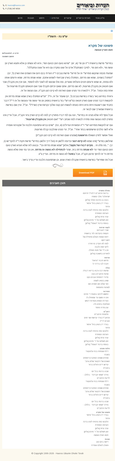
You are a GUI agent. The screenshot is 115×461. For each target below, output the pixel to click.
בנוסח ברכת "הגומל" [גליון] (97, 223)
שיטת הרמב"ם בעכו (100, 274)
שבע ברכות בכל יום (100, 371)
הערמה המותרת (101, 213)
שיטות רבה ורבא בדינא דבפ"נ (95, 270)
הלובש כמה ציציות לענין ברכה (95, 210)
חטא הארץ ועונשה (101, 435)
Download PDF (86, 172)
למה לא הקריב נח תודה (98, 243)
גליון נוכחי (99, 18)
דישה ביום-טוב (102, 442)
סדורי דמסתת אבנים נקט (97, 277)
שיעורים (67, 18)
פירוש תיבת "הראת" (100, 260)
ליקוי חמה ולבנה (101, 247)
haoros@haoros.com (16, 5)
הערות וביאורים (83, 18)
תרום (20, 18)
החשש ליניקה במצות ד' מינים (96, 294)
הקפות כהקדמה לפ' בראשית (96, 233)
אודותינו (55, 18)
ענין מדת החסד (101, 307)
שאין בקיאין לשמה (101, 280)
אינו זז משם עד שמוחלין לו (97, 297)
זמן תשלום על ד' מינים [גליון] (96, 220)
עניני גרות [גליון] (101, 217)
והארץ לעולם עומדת (99, 445)
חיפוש (41, 18)
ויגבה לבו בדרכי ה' (100, 264)
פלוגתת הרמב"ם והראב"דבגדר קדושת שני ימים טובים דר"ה (97, 317)
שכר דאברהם (102, 230)
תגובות (31, 18)
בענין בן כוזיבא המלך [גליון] (96, 200)
